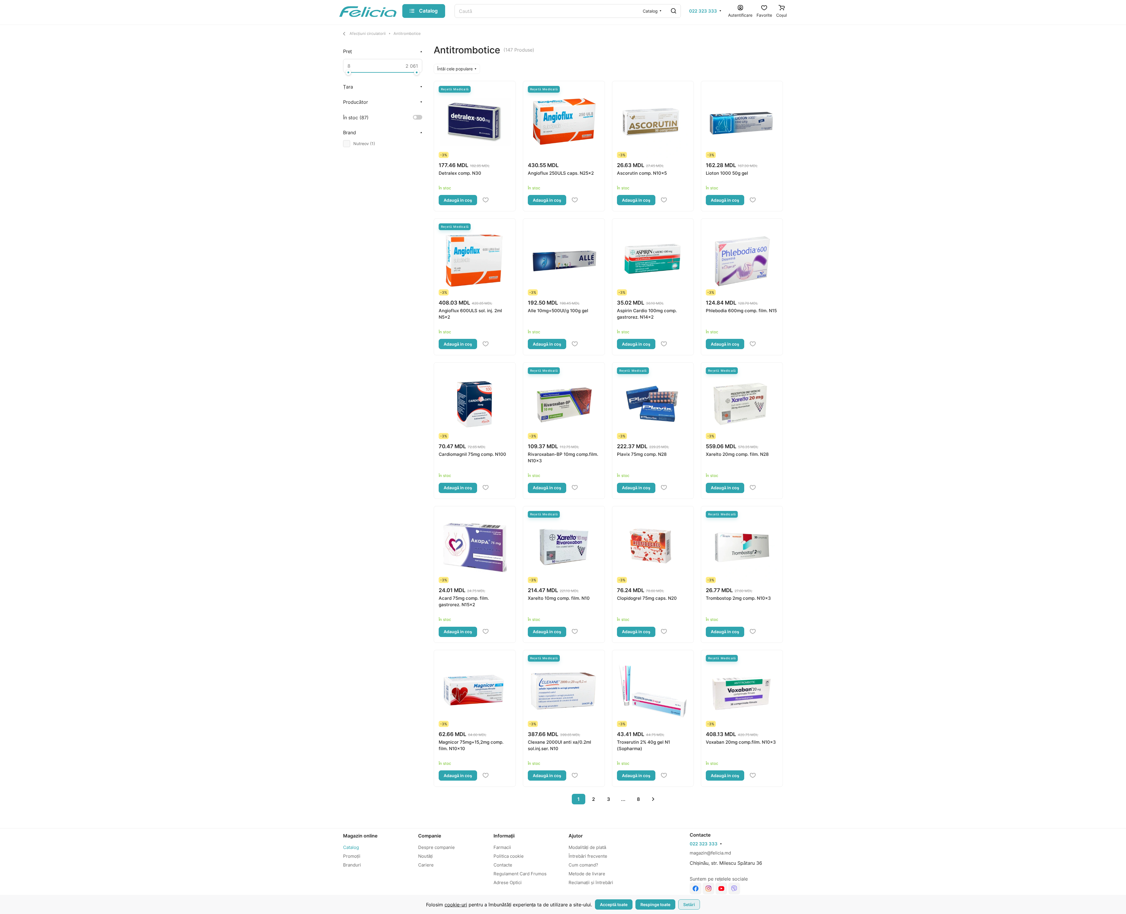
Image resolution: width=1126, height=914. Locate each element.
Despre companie (436, 847)
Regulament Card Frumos (520, 873)
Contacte (503, 865)
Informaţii (504, 836)
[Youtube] (721, 888)
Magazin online (360, 836)
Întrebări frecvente (588, 856)
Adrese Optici (508, 882)
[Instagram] (708, 888)
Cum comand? (583, 865)
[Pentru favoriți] (485, 200)
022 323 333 (703, 11)
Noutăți (425, 856)
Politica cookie (509, 856)
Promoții (351, 856)
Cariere (426, 865)
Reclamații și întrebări (591, 882)
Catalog (351, 847)
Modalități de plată (587, 847)
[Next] (653, 799)
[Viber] (734, 888)
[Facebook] (695, 888)
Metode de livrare (587, 873)
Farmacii (502, 847)
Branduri (352, 865)
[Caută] (673, 11)
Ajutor (576, 836)
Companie (429, 836)
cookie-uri (456, 905)
